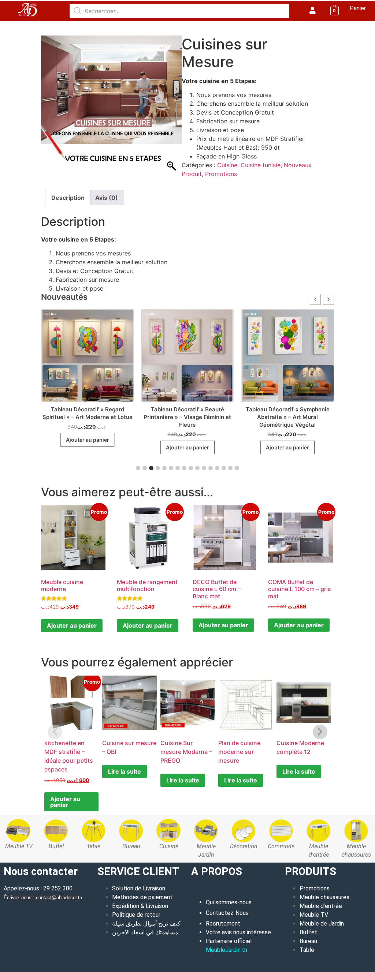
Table (307, 949)
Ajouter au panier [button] (76, 440)
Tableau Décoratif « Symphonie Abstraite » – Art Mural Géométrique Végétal (276, 417)
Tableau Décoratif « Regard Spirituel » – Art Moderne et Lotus (76, 413)
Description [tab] (68, 197)
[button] (328, 299)
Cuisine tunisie (106, 26)
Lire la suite (124, 771)
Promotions (221, 173)
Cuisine (73, 26)
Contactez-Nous (227, 912)
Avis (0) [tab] (106, 197)
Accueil (50, 26)
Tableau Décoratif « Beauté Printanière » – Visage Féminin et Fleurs (176, 417)
